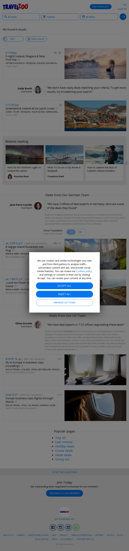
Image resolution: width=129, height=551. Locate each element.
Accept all (64, 285)
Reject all (64, 294)
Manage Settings (65, 302)
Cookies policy (84, 271)
